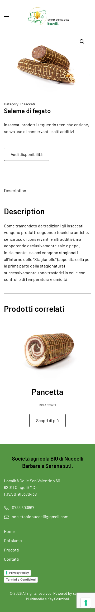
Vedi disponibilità (26, 154)
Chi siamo (13, 540)
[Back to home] (47, 16)
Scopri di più (47, 420)
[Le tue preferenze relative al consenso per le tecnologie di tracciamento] (86, 603)
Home (9, 531)
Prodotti (11, 549)
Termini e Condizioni (21, 579)
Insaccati (27, 104)
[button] (6, 16)
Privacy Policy (19, 573)
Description (15, 190)
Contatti (11, 558)
